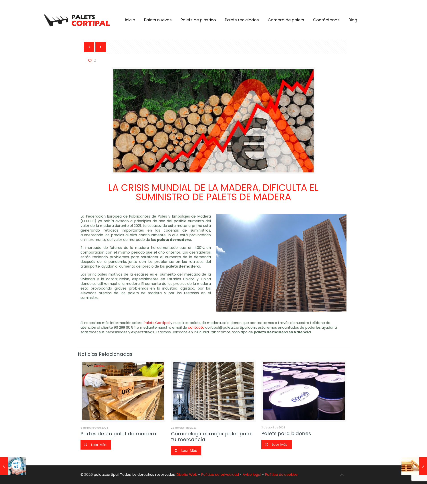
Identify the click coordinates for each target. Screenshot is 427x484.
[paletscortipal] (77, 20)
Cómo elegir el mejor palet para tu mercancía (211, 436)
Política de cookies (281, 474)
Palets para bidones (286, 433)
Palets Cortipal (156, 322)
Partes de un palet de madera (118, 433)
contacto (196, 327)
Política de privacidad (220, 474)
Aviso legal (252, 474)
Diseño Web (186, 474)
